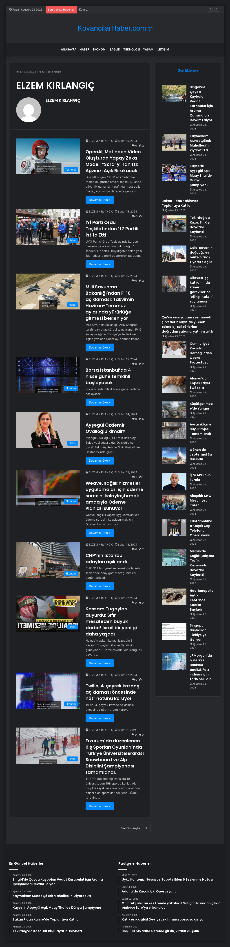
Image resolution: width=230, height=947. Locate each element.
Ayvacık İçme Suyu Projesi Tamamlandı (200, 429)
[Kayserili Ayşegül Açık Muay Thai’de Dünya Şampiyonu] (174, 172)
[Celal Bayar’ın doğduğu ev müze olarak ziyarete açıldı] (174, 254)
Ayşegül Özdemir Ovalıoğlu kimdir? (105, 428)
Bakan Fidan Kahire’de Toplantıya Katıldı (180, 203)
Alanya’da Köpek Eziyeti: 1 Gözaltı (201, 383)
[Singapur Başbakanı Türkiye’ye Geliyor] (174, 631)
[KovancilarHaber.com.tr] (115, 28)
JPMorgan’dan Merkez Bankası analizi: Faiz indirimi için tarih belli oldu (202, 667)
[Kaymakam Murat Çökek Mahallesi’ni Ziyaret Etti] (174, 142)
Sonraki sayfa (130, 828)
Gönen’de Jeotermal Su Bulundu (201, 454)
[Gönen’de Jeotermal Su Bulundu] (174, 455)
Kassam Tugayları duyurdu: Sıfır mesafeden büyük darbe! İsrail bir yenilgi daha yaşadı (111, 621)
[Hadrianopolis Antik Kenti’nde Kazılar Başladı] (174, 596)
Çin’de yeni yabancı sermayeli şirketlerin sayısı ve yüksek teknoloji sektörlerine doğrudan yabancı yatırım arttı (187, 324)
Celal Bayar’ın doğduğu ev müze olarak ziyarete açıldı (201, 255)
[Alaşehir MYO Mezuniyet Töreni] (174, 501)
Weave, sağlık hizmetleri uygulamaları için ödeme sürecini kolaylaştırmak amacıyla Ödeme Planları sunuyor (114, 495)
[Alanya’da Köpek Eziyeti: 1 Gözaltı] (174, 384)
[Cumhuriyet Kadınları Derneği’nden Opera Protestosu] (174, 349)
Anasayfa (68, 49)
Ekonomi (99, 49)
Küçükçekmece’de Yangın (201, 406)
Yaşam (148, 49)
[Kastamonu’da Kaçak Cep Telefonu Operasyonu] (174, 527)
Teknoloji (131, 49)
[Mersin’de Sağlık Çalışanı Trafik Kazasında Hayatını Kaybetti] (174, 557)
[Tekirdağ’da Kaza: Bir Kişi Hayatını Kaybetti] (174, 223)
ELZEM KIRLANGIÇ (63, 100)
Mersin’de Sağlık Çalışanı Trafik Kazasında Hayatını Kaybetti (202, 563)
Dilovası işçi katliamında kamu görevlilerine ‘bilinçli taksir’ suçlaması (201, 290)
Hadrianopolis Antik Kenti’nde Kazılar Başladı (201, 600)
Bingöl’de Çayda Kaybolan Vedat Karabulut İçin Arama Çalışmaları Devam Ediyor (201, 103)
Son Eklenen (188, 70)
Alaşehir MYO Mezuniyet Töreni (200, 500)
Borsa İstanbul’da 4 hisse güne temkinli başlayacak (108, 376)
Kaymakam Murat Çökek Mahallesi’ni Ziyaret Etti (200, 143)
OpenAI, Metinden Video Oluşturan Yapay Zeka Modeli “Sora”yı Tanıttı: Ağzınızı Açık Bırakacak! (113, 161)
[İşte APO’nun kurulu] (174, 481)
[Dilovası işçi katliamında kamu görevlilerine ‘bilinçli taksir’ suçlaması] (174, 284)
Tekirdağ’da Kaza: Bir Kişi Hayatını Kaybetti (200, 224)
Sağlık (115, 49)
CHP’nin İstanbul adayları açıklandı (106, 558)
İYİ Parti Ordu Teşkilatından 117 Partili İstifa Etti (112, 228)
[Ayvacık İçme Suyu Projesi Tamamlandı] (174, 430)
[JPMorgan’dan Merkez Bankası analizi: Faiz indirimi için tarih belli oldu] (174, 661)
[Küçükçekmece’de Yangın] (174, 409)
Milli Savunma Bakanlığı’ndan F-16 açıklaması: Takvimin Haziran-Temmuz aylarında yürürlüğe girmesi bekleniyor (110, 302)
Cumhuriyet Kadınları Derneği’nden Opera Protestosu (201, 353)
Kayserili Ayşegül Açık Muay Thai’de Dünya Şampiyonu (116, 9)
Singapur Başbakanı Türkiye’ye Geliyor (198, 632)
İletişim (163, 49)
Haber (84, 49)
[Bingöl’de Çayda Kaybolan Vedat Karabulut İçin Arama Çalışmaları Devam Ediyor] (174, 93)
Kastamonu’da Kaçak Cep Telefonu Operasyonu (201, 528)
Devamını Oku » (100, 200)
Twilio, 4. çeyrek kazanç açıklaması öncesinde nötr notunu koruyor (112, 692)
